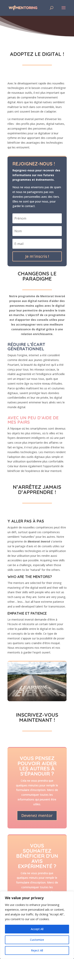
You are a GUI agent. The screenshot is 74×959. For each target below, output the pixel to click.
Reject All (37, 950)
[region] (37, 925)
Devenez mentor (37, 815)
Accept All (37, 929)
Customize (37, 940)
